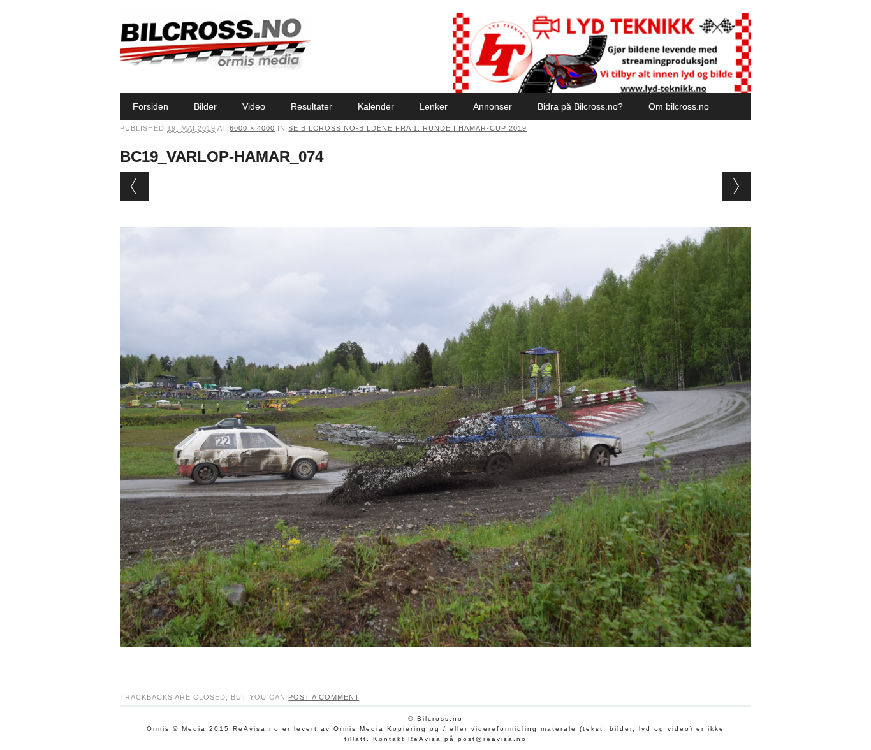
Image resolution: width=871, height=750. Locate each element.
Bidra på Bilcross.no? (580, 106)
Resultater (311, 106)
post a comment (323, 697)
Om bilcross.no (678, 106)
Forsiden (150, 106)
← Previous (134, 186)
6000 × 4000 (252, 128)
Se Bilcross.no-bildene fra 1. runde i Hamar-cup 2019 (407, 128)
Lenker (434, 106)
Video (253, 106)
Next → (736, 186)
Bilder (205, 106)
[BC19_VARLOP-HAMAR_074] (435, 659)
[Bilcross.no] (215, 67)
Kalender (376, 106)
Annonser (492, 106)
